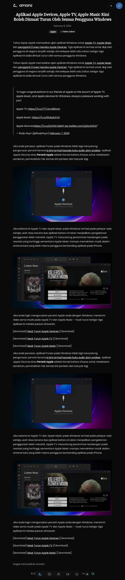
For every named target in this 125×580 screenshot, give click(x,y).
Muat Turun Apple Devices (43, 331)
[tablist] (58, 574)
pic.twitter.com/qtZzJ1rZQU (81, 126)
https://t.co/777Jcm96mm (44, 109)
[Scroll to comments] (119, 5)
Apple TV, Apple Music (98, 43)
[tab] (40, 574)
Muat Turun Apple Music (41, 346)
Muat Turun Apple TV (39, 338)
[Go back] (111, 5)
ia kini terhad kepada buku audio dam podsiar (73, 150)
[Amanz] (93, 573)
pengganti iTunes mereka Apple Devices (42, 47)
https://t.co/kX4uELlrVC (46, 117)
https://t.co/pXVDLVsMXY (49, 126)
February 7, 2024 (59, 133)
